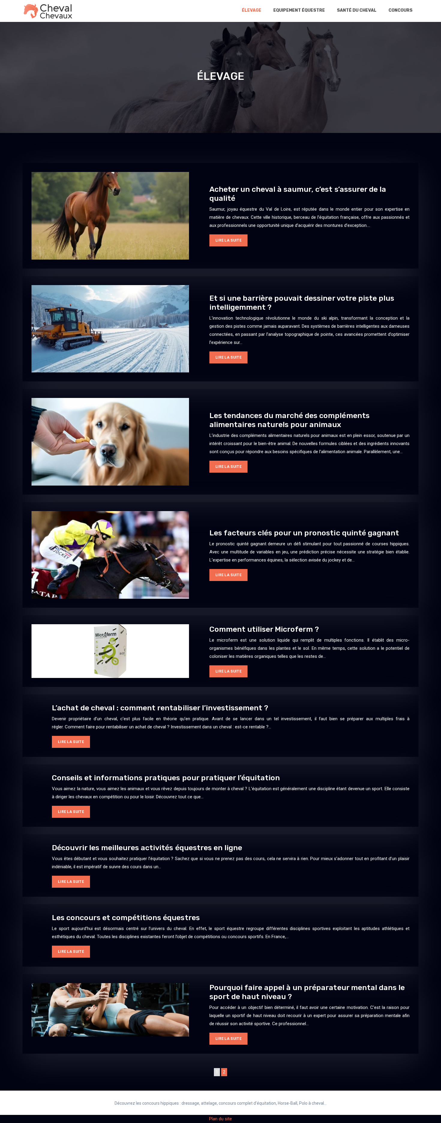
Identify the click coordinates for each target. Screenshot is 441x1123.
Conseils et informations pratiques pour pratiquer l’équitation (166, 777)
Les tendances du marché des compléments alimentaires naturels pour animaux (289, 420)
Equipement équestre (299, 10)
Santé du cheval (356, 10)
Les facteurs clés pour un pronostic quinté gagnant (304, 532)
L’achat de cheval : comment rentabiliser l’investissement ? (160, 707)
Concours (400, 10)
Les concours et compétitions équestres (126, 917)
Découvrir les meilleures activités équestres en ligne (147, 847)
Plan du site (220, 1118)
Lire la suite (228, 240)
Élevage (251, 10)
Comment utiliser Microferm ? (264, 629)
